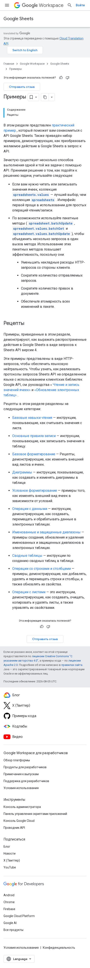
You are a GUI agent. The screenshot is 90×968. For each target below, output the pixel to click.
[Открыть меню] (7, 5)
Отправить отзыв (22, 87)
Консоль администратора (22, 807)
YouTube (9, 867)
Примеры (15, 68)
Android (8, 895)
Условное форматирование (34, 490)
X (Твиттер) (11, 860)
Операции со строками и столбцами (41, 569)
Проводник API (14, 827)
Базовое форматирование (33, 454)
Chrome (9, 902)
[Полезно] (61, 77)
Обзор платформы (16, 760)
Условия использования (21, 788)
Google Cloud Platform (19, 916)
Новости (9, 853)
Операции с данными (29, 509)
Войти (80, 5)
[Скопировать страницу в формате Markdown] (45, 97)
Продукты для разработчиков (25, 767)
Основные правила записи (34, 436)
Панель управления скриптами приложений (35, 814)
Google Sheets (18, 18)
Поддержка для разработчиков (26, 781)
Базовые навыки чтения (32, 418)
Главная (8, 63)
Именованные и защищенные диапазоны (46, 532)
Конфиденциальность (59, 947)
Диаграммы (22, 472)
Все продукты (13, 930)
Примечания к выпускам (21, 774)
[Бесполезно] (67, 77)
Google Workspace (32, 63)
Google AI (10, 923)
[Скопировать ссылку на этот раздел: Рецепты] (28, 323)
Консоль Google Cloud (19, 820)
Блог (6, 846)
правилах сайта (71, 665)
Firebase (9, 909)
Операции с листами (28, 592)
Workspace (51, 5)
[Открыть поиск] (69, 5)
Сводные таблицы (27, 556)
